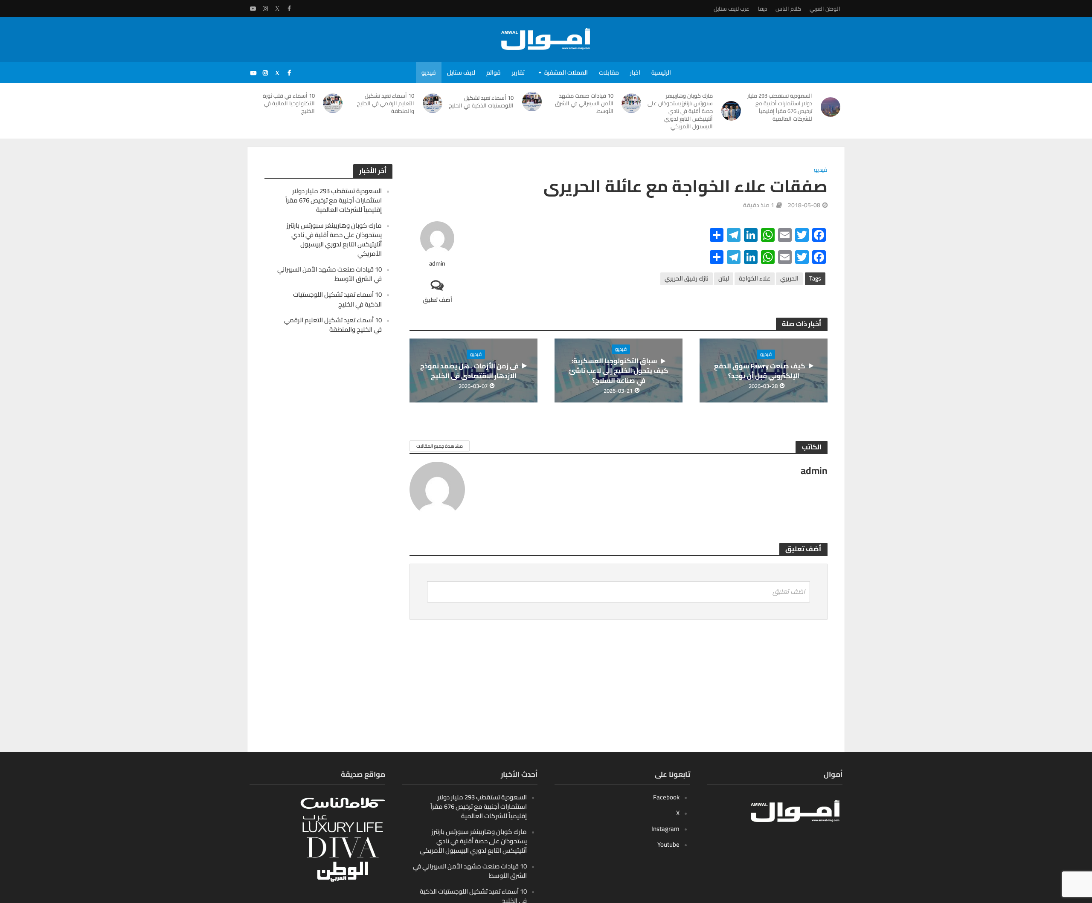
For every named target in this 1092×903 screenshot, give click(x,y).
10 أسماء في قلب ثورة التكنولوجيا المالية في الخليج (289, 103)
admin (437, 264)
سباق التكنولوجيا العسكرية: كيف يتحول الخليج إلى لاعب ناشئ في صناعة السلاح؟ (618, 370)
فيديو (428, 72)
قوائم (493, 72)
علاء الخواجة (754, 278)
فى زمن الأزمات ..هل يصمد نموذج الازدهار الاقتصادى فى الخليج (469, 371)
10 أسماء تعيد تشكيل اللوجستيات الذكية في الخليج (481, 101)
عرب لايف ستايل (731, 8)
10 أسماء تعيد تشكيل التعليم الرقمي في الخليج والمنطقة (385, 103)
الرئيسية (661, 72)
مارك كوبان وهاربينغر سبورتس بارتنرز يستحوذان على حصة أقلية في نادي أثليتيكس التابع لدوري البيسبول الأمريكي (680, 111)
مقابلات (609, 72)
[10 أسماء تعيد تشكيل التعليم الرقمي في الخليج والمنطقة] (432, 103)
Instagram (665, 828)
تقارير (518, 72)
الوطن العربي (825, 8)
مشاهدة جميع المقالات (439, 446)
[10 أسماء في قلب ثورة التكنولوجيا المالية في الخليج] (333, 103)
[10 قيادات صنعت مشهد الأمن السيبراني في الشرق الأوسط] (632, 103)
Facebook (666, 797)
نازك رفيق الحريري (687, 278)
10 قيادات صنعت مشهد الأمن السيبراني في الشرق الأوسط (584, 103)
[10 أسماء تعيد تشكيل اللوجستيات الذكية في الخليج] (532, 101)
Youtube (668, 844)
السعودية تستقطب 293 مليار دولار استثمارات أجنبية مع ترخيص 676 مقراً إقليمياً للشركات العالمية (779, 107)
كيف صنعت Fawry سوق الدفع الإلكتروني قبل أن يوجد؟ (759, 371)
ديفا (762, 8)
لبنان (723, 278)
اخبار (635, 72)
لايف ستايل (461, 72)
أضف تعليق (437, 299)
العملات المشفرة (566, 72)
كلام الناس (788, 8)
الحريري (789, 278)
